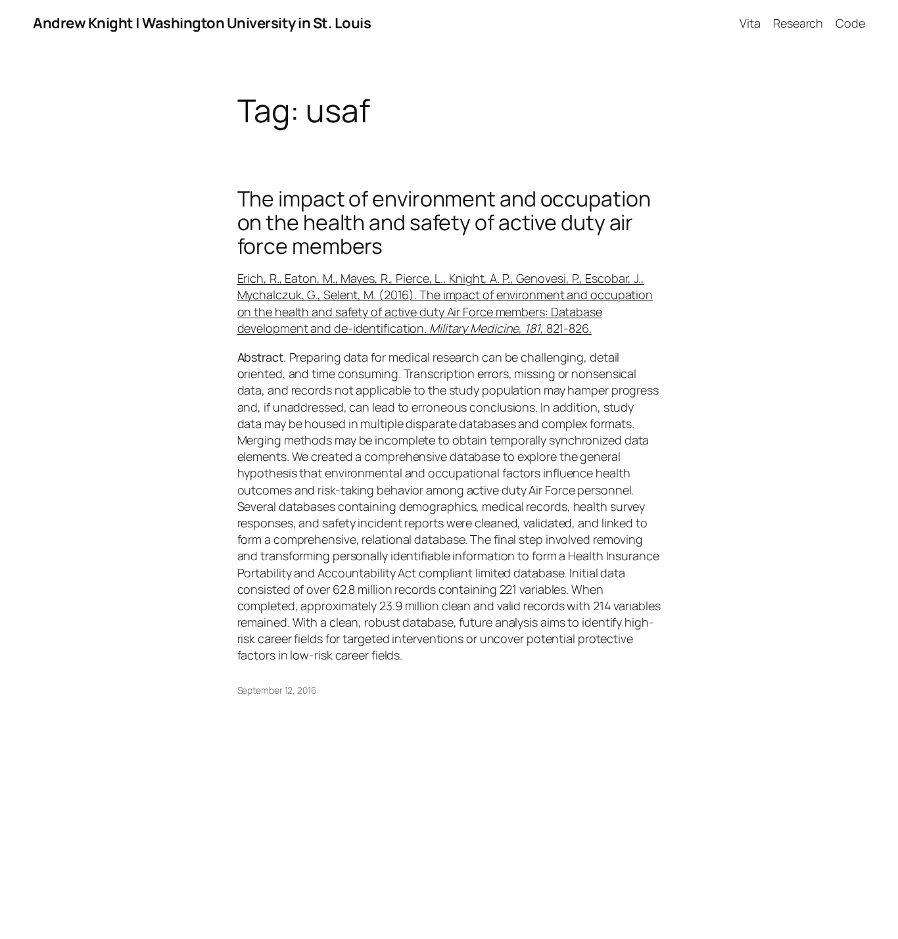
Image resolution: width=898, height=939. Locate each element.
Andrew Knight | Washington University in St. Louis (202, 23)
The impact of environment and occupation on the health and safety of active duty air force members (444, 222)
